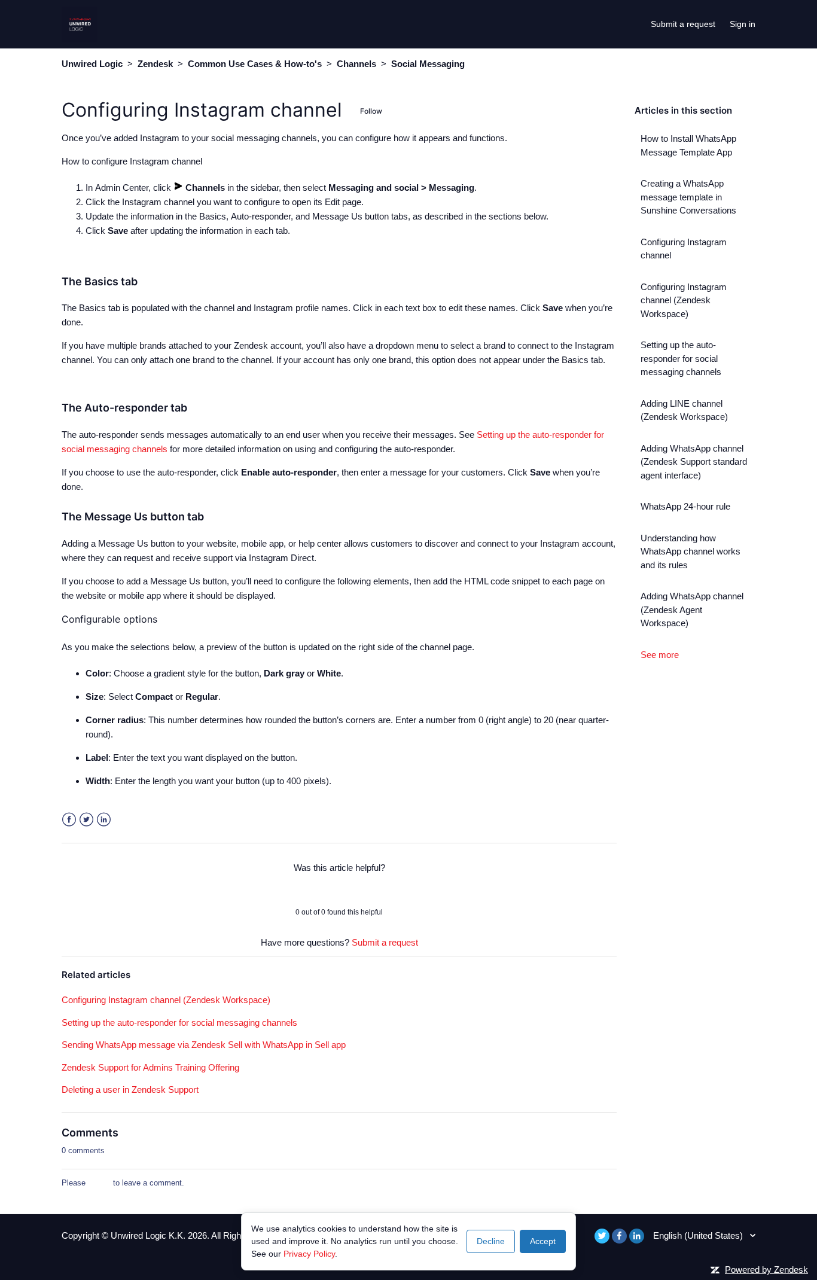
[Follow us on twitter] (602, 1236)
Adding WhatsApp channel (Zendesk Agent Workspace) (692, 609)
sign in (99, 1182)
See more (660, 655)
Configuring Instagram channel (684, 249)
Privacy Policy (309, 1253)
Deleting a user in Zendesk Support (130, 1089)
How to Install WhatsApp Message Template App (688, 145)
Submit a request (683, 24)
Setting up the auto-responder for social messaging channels (681, 358)
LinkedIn (103, 819)
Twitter (86, 819)
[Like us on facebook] (619, 1236)
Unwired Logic (92, 64)
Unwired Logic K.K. (149, 1235)
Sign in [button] (742, 24)
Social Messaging (428, 64)
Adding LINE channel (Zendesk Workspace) (684, 410)
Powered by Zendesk (766, 1269)
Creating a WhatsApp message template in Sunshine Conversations (688, 196)
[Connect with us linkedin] (636, 1236)
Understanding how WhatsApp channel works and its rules (690, 551)
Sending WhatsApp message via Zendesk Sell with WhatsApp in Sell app (204, 1045)
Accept (543, 1241)
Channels (356, 64)
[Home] (79, 23)
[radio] (308, 890)
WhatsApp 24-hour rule (685, 506)
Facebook (69, 819)
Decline (491, 1241)
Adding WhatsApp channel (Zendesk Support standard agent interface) (694, 461)
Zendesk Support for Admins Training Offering (150, 1067)
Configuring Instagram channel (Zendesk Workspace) (684, 300)
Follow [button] (371, 110)
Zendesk (155, 64)
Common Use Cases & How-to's (255, 64)
